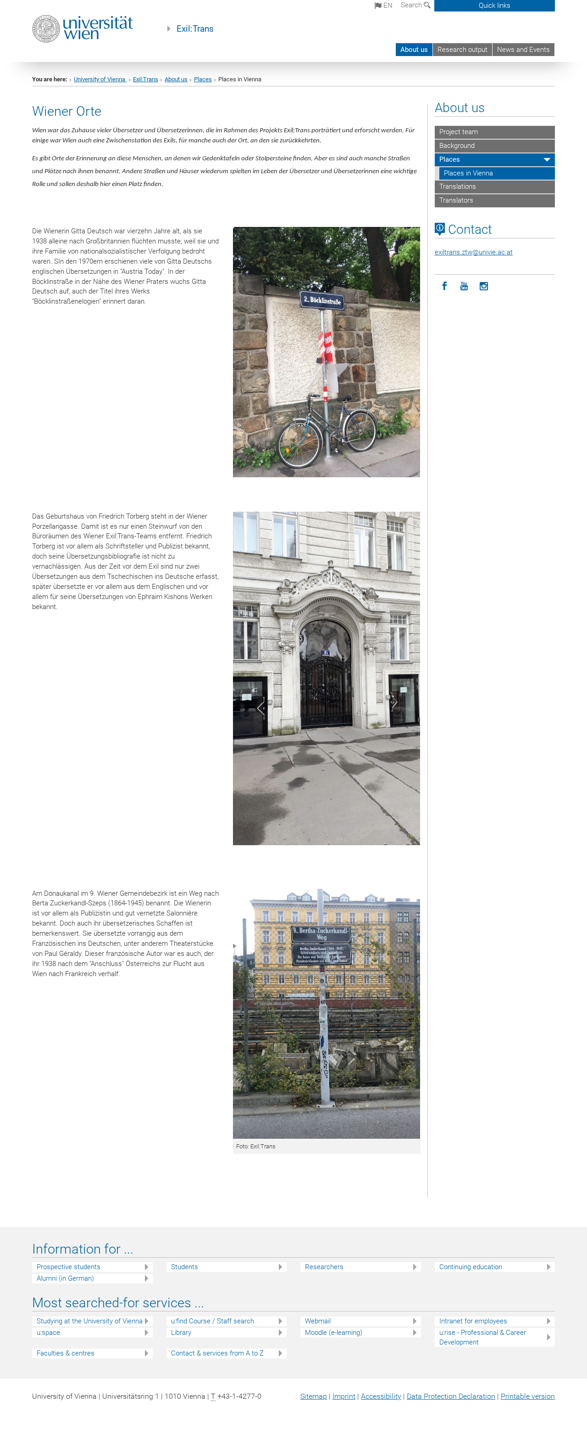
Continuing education (470, 1267)
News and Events (523, 49)
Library (181, 1332)
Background (457, 145)
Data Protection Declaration (451, 1396)
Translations (457, 186)
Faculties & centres (65, 1353)
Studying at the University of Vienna (90, 1321)
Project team (458, 132)
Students (184, 1267)
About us (414, 49)
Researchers (324, 1267)
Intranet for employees (473, 1321)
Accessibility (381, 1396)
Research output (462, 49)
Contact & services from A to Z (217, 1353)
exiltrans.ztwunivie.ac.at (474, 252)
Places (203, 79)
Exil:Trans (195, 29)
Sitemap (313, 1396)
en (387, 5)
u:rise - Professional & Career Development (482, 1337)
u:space (48, 1332)
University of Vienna (100, 79)
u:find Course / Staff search (212, 1321)
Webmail (318, 1321)
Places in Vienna (468, 173)
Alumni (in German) (65, 1278)
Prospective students (68, 1267)
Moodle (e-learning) (333, 1332)
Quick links (494, 5)
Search (412, 5)
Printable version (528, 1396)
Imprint (343, 1396)
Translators (456, 200)
